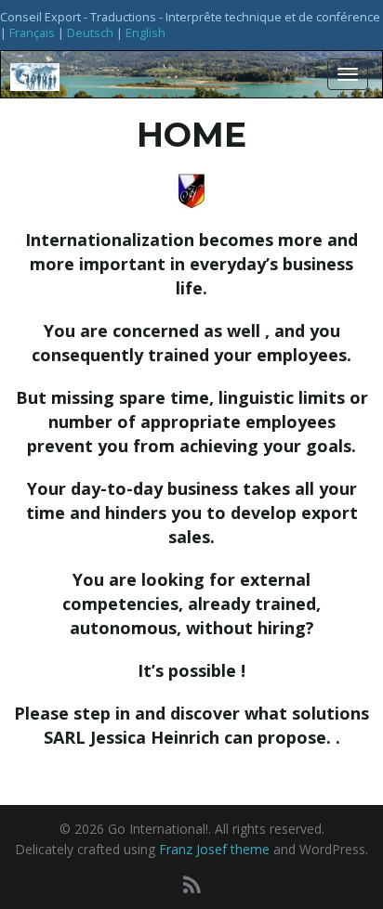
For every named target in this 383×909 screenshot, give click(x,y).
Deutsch (90, 33)
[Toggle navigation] (347, 74)
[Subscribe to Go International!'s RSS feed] (192, 884)
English (145, 33)
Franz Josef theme (214, 849)
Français (32, 33)
